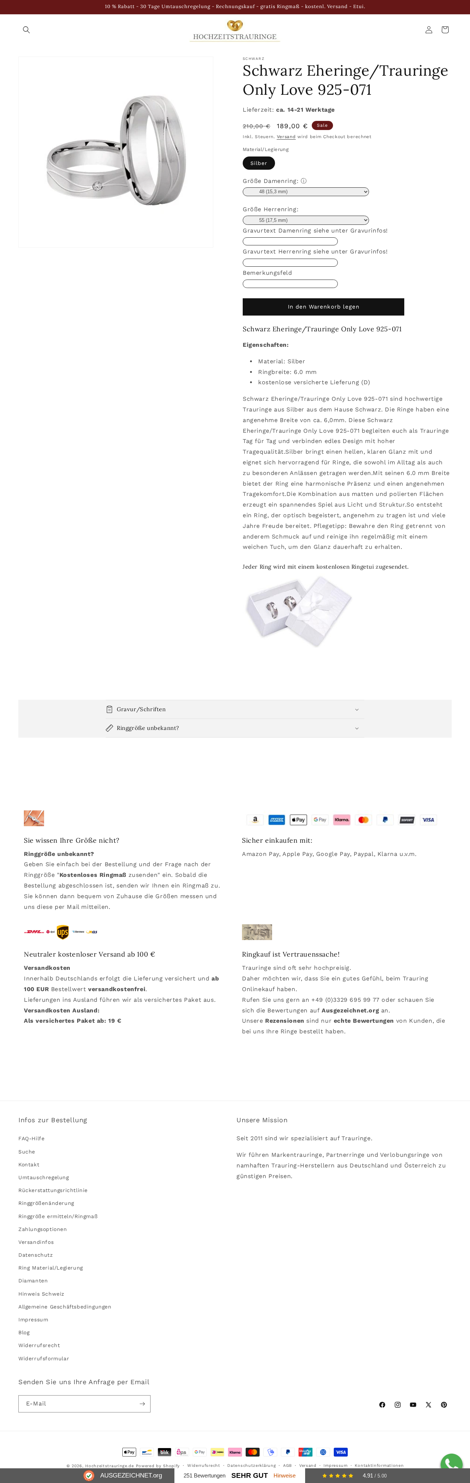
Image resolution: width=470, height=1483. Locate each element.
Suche (26, 1152)
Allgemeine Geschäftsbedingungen (65, 1307)
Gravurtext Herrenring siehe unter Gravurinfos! (315, 251)
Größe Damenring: (271, 180)
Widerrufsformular (43, 1358)
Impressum (33, 1319)
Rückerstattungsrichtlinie (53, 1190)
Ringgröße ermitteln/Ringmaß (58, 1216)
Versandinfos (36, 1242)
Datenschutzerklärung (251, 1465)
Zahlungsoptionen (42, 1229)
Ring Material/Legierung (50, 1268)
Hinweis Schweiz (41, 1294)
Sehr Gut (249, 1475)
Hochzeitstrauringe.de (109, 1466)
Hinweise (285, 1475)
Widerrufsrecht (39, 1346)
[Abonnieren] (142, 1403)
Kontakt (28, 1164)
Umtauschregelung (43, 1177)
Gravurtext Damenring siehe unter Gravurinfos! (315, 230)
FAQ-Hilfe (31, 1139)
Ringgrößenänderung (46, 1203)
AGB (287, 1465)
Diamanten (33, 1281)
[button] (26, 30)
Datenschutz (35, 1255)
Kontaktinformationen (379, 1465)
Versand (286, 136)
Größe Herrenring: (271, 209)
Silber (258, 163)
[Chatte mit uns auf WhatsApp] (452, 1465)
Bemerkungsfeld (267, 272)
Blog (23, 1332)
